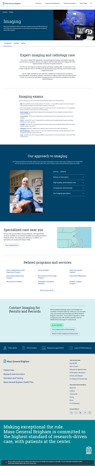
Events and (76, 376)
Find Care (38, 3)
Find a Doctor (83, 3)
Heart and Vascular (76, 271)
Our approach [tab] (8, 43)
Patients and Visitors (69, 3)
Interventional (78, 276)
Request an (78, 369)
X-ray (21, 135)
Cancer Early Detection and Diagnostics (15, 271)
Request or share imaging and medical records (65, 333)
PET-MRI (22, 124)
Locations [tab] (16, 43)
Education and (13, 378)
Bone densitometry (25, 130)
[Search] (91, 3)
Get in (74, 366)
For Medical (78, 379)
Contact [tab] (23, 43)
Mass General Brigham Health (18, 382)
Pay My (73, 363)
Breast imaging (24, 112)
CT (21, 108)
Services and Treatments (52, 3)
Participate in (77, 372)
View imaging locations (11, 245)
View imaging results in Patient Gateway (63, 329)
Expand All (55, 171)
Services (5, 12)
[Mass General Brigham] (12, 3)
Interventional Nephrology (15, 277)
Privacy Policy (32, 463)
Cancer (43, 270)
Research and (14, 374)
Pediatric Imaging (75, 282)
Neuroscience (14, 281)
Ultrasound (23, 128)
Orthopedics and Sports (46, 282)
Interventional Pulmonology (47, 277)
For (75, 403)
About (73, 388)
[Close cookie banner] (87, 462)
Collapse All (63, 171)
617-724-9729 (58, 325)
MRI (21, 104)
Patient (9, 370)
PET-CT (22, 120)
